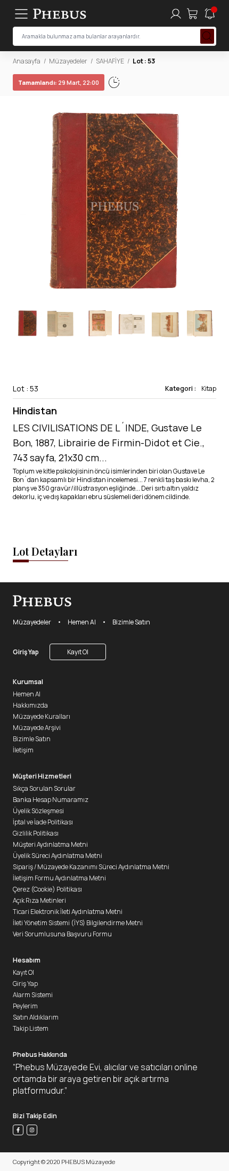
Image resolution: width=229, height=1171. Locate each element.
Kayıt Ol (77, 651)
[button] (207, 202)
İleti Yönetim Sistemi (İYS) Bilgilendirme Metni (78, 922)
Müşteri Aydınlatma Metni (50, 844)
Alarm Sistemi (33, 994)
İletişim (23, 750)
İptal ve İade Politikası (43, 822)
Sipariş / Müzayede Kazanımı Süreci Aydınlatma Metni (91, 866)
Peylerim (25, 1005)
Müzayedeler (68, 61)
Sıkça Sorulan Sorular (44, 788)
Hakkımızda (30, 705)
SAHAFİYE (110, 61)
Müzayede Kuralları (41, 716)
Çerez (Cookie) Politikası (47, 889)
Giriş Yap (26, 651)
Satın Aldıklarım (36, 1017)
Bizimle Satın (131, 622)
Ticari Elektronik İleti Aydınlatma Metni (67, 911)
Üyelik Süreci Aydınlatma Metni (57, 855)
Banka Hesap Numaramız (50, 799)
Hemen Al (82, 622)
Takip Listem (30, 1028)
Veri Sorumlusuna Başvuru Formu (62, 934)
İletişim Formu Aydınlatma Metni (59, 878)
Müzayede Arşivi (37, 727)
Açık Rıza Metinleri (39, 900)
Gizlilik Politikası (36, 833)
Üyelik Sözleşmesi (38, 810)
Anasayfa (26, 61)
